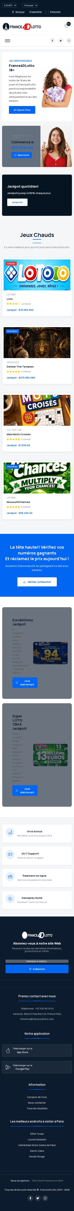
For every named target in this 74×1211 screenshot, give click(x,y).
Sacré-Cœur (37, 1150)
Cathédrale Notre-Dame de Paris (37, 1145)
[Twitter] (61, 41)
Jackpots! (17, 202)
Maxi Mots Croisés (19, 434)
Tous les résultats (37, 1108)
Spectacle (23, 155)
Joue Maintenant (27, 682)
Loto (10, 299)
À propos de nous (37, 1097)
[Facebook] (52, 41)
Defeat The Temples (20, 366)
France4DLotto (48, 1189)
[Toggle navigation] (7, 40)
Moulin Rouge (37, 1156)
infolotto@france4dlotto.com (37, 1019)
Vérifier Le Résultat (39, 582)
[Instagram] (69, 41)
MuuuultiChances (18, 502)
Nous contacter (37, 1102)
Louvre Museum (37, 1139)
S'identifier (35, 12)
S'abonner (38, 969)
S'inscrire (55, 12)
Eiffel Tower (37, 1133)
